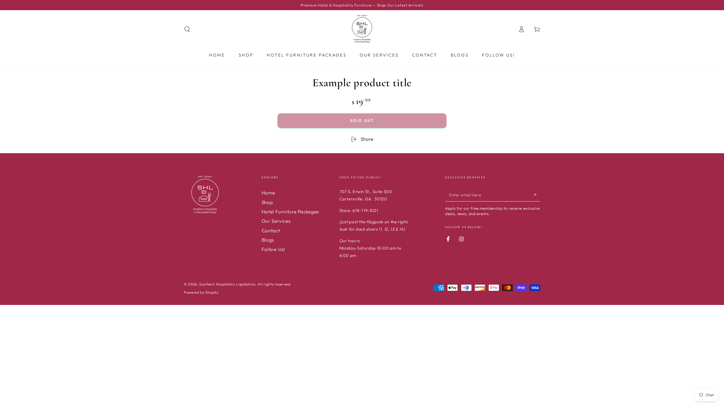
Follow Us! (273, 249)
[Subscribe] (536, 194)
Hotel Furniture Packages (290, 212)
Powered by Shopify (201, 292)
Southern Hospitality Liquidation (227, 284)
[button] (187, 29)
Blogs (268, 240)
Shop (267, 202)
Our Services (276, 221)
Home (268, 193)
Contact (271, 230)
